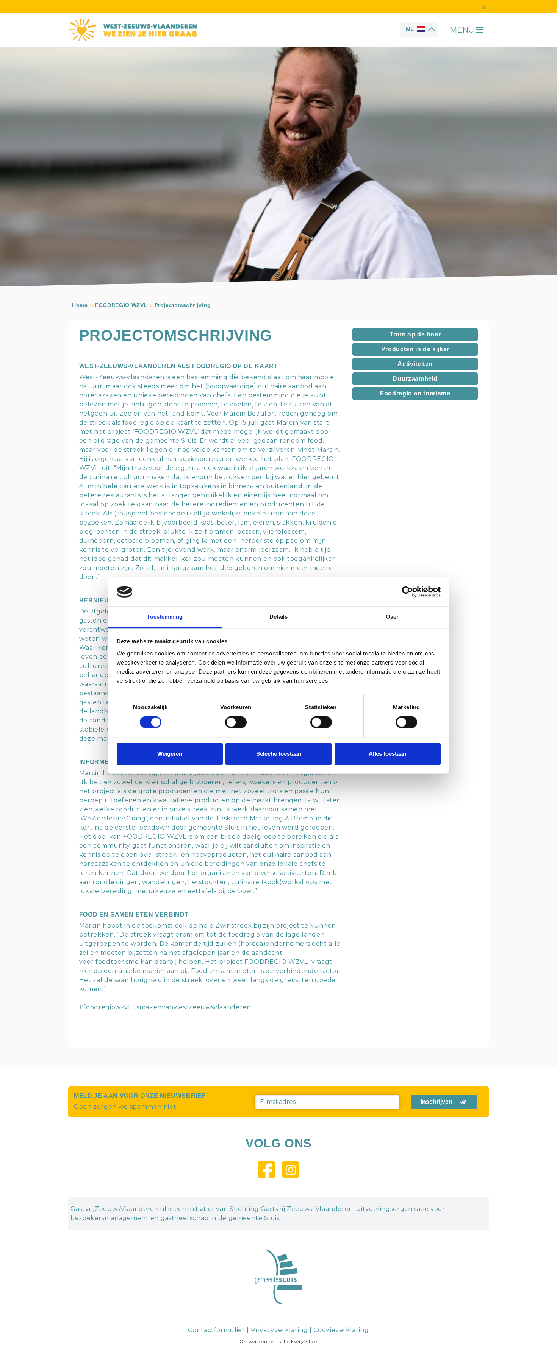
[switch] (236, 722)
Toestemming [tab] (165, 616)
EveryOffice (304, 1341)
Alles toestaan (387, 753)
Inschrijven (436, 1102)
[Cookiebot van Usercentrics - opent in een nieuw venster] (407, 592)
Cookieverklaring (341, 1330)
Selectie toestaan (278, 753)
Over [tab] (392, 616)
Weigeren (169, 753)
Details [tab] (278, 616)
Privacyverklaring (279, 1330)
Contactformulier (216, 1330)
